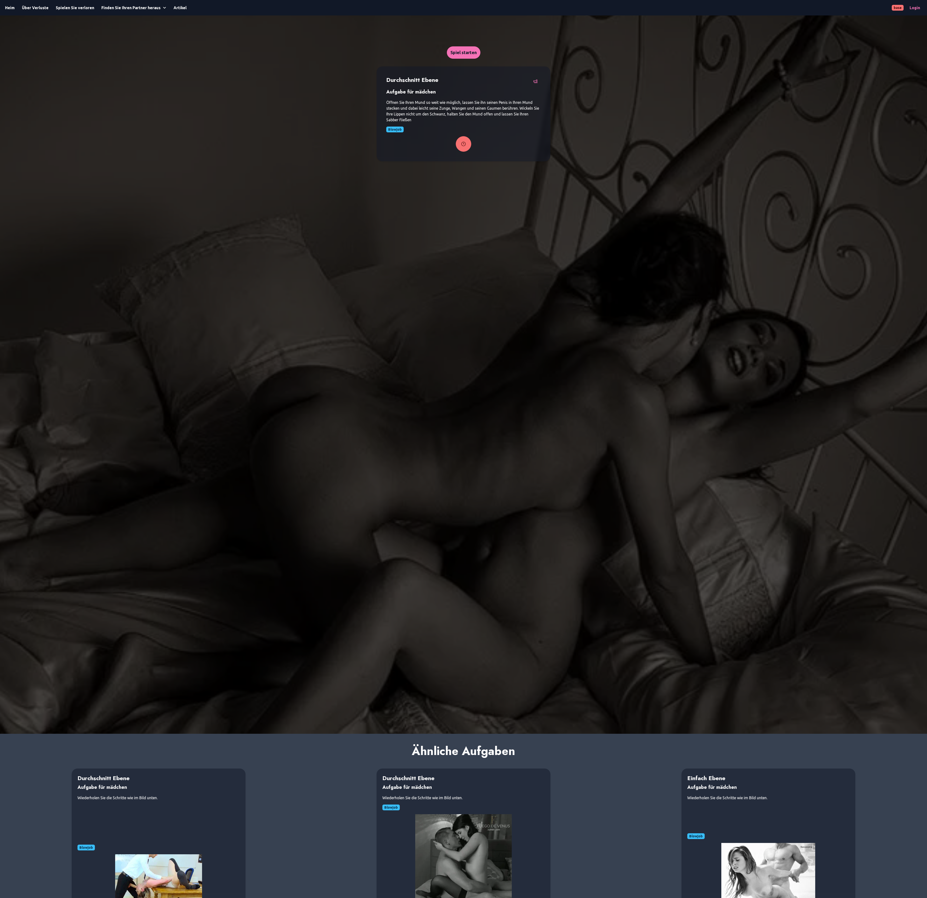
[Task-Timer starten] (463, 144)
